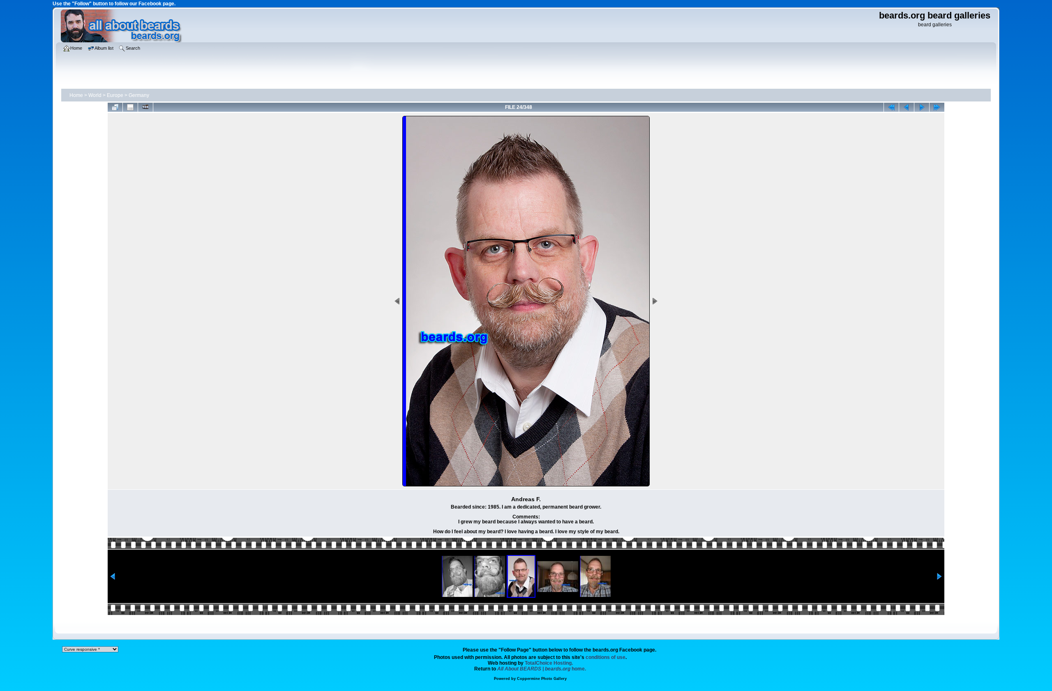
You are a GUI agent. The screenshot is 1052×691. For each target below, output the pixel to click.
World (95, 95)
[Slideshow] (145, 107)
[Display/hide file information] (130, 107)
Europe (115, 95)
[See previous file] (906, 107)
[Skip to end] (937, 107)
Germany (139, 95)
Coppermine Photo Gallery (542, 679)
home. (541, 669)
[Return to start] (891, 107)
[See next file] (921, 107)
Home (76, 95)
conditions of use (605, 657)
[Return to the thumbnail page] (115, 107)
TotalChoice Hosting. (549, 663)
